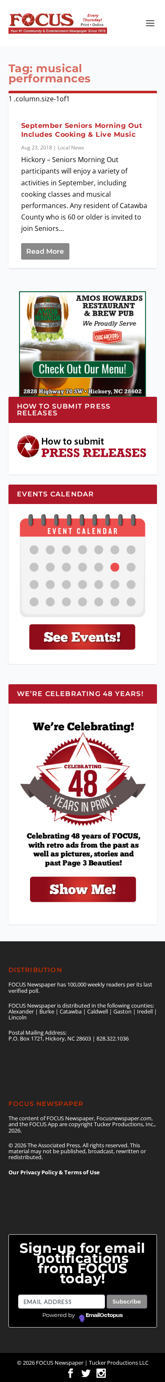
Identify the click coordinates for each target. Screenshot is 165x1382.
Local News (71, 147)
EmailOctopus (104, 1315)
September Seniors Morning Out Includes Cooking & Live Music (82, 130)
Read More (45, 251)
